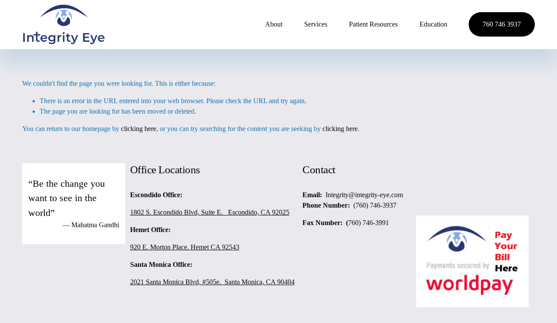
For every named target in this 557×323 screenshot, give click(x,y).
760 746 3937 (502, 24)
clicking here (138, 128)
